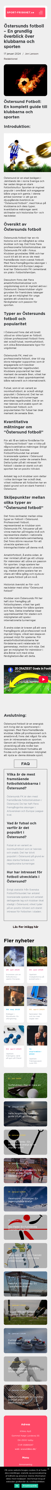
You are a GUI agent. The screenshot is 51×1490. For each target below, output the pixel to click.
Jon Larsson (31, 53)
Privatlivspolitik (30, 1486)
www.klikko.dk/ (28, 1449)
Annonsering (25, 1464)
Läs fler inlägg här (25, 927)
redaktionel (11, 59)
